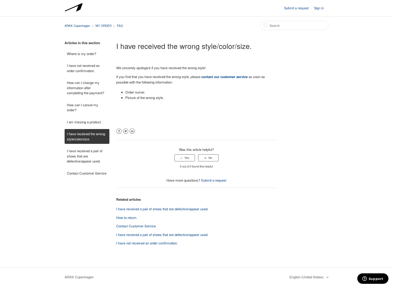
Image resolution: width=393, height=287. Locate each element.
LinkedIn (132, 131)
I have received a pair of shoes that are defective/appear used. (84, 155)
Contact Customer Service (86, 173)
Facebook (119, 131)
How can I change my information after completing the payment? (85, 87)
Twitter (125, 131)
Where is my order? (81, 53)
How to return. (126, 217)
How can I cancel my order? (82, 107)
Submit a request (296, 8)
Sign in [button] (319, 8)
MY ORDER (103, 25)
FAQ (120, 25)
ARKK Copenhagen (77, 25)
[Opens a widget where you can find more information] (372, 279)
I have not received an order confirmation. (83, 68)
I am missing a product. (84, 121)
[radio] (184, 157)
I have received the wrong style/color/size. (86, 136)
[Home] (74, 10)
